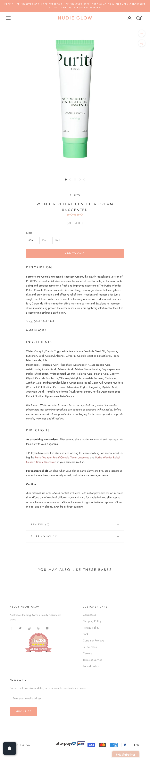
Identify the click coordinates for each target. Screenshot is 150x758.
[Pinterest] (38, 628)
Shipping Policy (44, 536)
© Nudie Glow (20, 745)
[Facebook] (11, 628)
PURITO (75, 195)
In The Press (90, 647)
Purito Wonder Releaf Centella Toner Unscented (62, 457)
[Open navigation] (8, 18)
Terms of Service (92, 660)
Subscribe (23, 711)
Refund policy (91, 666)
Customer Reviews (93, 640)
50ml (31, 240)
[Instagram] (29, 628)
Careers (87, 653)
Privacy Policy (91, 628)
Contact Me (89, 615)
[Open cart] (142, 18)
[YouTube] (47, 628)
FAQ (85, 634)
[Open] (9, 748)
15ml (44, 240)
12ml (57, 240)
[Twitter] (20, 628)
